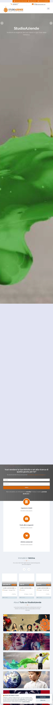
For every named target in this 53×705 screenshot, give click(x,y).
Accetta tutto (43, 697)
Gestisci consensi (26, 701)
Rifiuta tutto (42, 700)
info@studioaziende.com (39, 4)
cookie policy (22, 699)
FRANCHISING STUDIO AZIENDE (21, 1)
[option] (26, 239)
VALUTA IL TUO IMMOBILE (44, 1)
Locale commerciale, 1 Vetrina (11, 588)
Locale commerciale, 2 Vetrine (28, 588)
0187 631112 (15, 4)
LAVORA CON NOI (32, 1)
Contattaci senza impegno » (37, 475)
